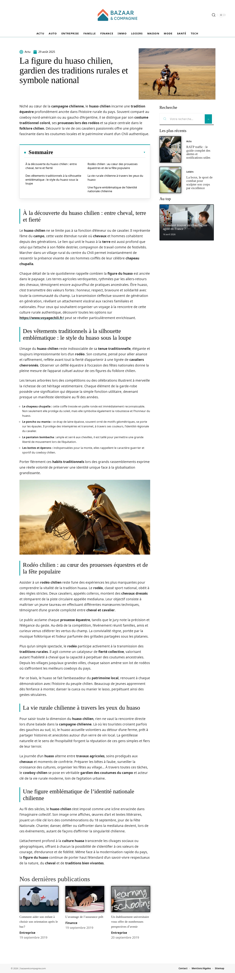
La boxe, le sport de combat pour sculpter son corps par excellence (199, 183)
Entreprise (27, 932)
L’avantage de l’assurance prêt (84, 917)
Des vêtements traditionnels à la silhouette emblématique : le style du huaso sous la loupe (53, 179)
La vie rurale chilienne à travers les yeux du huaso (115, 177)
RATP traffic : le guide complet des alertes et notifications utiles (198, 152)
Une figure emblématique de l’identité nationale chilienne (112, 189)
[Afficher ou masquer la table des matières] (99, 152)
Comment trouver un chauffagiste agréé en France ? (185, 227)
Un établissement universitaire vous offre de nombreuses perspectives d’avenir (130, 921)
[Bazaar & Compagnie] (117, 15)
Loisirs (189, 171)
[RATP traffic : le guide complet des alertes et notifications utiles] (170, 149)
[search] (213, 15)
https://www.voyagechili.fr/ (41, 318)
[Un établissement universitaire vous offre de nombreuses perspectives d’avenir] (130, 899)
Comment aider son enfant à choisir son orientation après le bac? (38, 921)
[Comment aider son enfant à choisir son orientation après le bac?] (39, 899)
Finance (71, 923)
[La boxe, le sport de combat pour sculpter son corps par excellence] (170, 180)
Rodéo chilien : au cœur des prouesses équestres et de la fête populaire (113, 166)
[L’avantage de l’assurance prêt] (85, 899)
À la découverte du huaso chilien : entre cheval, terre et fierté (51, 166)
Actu (189, 141)
